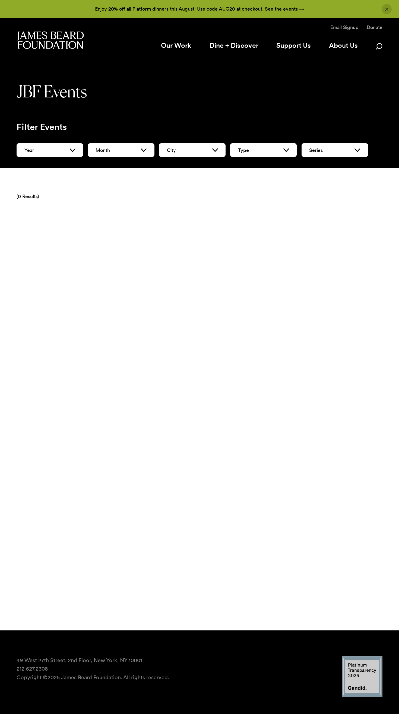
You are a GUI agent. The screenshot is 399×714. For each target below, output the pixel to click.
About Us (343, 45)
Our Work (176, 45)
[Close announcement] (387, 9)
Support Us (293, 45)
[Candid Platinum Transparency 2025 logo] (362, 695)
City (171, 150)
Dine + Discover (234, 45)
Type (243, 150)
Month (103, 150)
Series (316, 150)
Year (29, 150)
